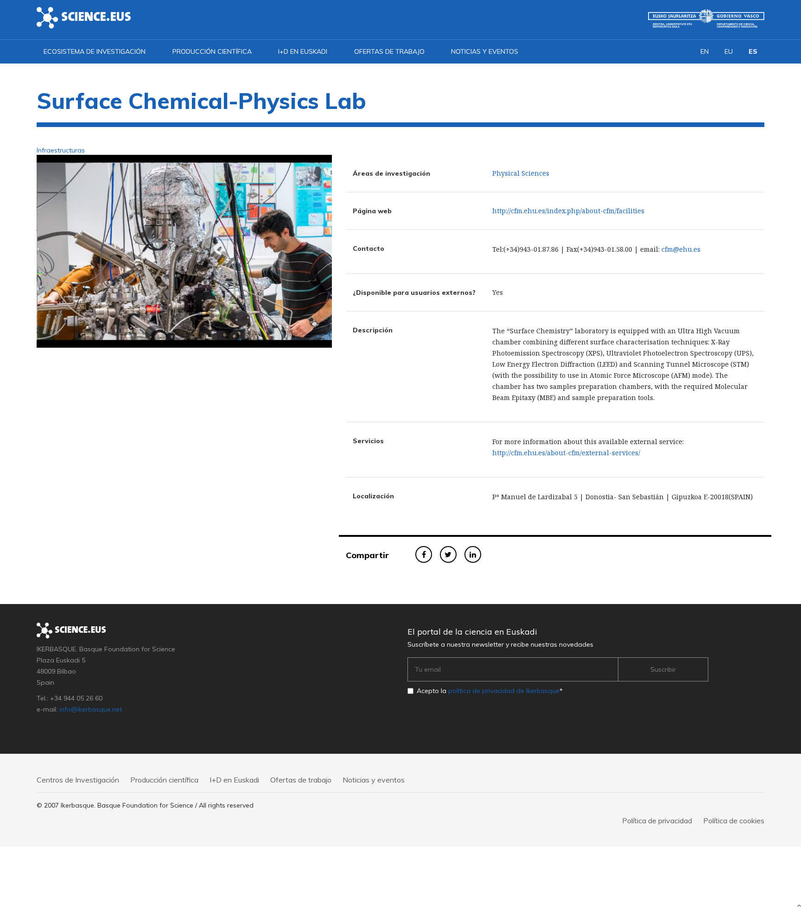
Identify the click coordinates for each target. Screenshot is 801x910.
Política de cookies (733, 820)
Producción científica (212, 51)
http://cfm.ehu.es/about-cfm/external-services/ (566, 452)
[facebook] (423, 554)
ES (753, 51)
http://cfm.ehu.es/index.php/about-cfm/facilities (568, 210)
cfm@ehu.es (680, 249)
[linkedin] (472, 554)
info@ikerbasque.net (90, 709)
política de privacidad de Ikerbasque (503, 691)
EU (729, 51)
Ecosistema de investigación (95, 51)
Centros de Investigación (78, 779)
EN (704, 51)
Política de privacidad (657, 820)
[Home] (84, 17)
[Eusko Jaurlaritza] (706, 18)
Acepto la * (490, 691)
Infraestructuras (61, 150)
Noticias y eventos (484, 51)
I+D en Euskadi (302, 51)
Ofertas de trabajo (389, 51)
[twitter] (448, 554)
